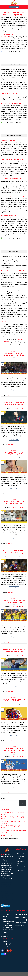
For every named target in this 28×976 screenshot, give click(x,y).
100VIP (11, 899)
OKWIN (7, 893)
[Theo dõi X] (5, 950)
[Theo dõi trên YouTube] (10, 950)
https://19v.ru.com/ (8, 938)
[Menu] (2, 2)
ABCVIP (3, 897)
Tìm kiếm (3, 799)
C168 (3, 888)
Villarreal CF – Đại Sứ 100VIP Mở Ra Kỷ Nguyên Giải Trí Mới (14, 601)
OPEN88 (10, 886)
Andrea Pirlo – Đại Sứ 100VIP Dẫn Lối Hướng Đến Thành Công (14, 650)
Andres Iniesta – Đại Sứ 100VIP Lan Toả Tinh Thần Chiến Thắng (14, 403)
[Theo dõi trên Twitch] (5, 954)
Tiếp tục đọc (14, 390)
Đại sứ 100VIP (14, 351)
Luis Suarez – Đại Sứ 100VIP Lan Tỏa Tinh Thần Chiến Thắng (14, 552)
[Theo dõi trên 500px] (2, 954)
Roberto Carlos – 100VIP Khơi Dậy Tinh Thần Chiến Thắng (14, 502)
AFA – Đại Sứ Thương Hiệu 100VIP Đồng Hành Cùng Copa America (14, 750)
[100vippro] (14, 2)
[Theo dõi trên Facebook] (2, 950)
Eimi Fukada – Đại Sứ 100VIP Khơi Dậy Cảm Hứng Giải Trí (14, 453)
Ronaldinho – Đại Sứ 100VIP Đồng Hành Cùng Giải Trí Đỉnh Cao (14, 700)
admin (21, 359)
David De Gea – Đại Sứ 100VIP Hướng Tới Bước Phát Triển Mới (14, 354)
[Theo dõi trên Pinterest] (8, 950)
